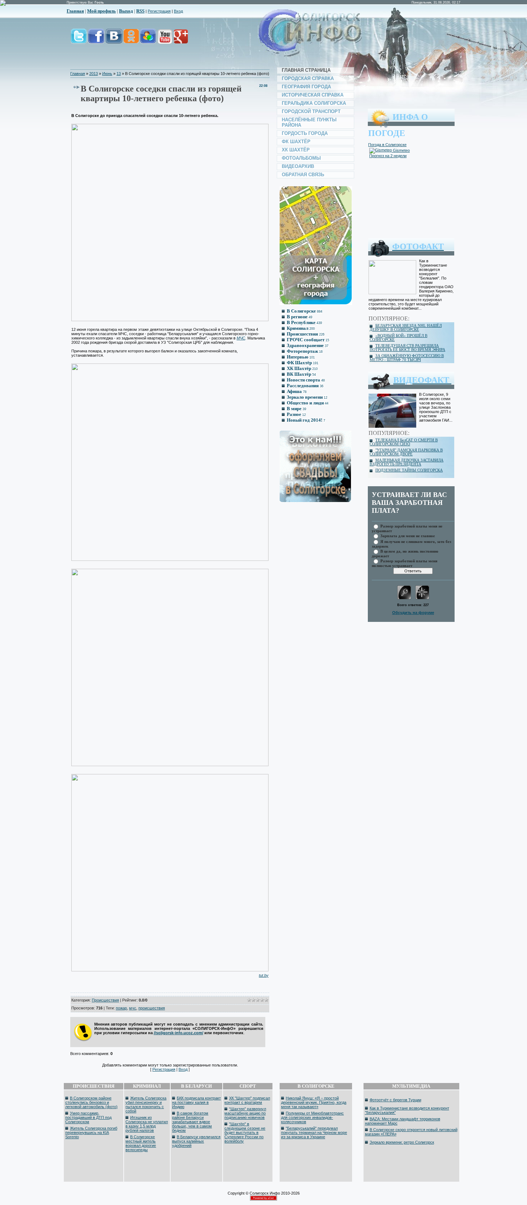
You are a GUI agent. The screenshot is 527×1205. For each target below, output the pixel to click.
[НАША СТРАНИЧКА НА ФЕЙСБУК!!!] (96, 40)
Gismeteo (401, 150)
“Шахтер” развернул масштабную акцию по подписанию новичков (245, 1113)
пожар (121, 1008)
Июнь (107, 73)
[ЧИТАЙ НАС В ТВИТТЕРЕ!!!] (78, 40)
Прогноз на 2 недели (388, 156)
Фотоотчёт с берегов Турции (395, 1100)
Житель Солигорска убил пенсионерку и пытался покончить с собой (145, 1104)
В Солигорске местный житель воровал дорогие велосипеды (140, 1143)
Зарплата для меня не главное (407, 536)
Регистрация (159, 11)
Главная (75, 11)
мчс (132, 1008)
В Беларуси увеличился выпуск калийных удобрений (196, 1141)
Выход (126, 11)
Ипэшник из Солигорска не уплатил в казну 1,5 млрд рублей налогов (146, 1124)
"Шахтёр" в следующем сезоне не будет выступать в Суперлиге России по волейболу (244, 1132)
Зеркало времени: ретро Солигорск (402, 1142)
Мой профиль (101, 11)
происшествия (151, 1008)
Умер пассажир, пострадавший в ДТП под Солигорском (88, 1117)
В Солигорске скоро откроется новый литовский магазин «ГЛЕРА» (411, 1131)
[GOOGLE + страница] (180, 40)
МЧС (241, 338)
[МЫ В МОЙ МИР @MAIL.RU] (148, 40)
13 (119, 73)
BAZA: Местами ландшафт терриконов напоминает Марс (402, 1121)
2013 (93, 73)
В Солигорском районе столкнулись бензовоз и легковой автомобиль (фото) (91, 1102)
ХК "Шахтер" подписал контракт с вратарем (247, 1100)
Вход (178, 11)
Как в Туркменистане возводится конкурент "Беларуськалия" (407, 1110)
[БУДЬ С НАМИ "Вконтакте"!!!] (114, 40)
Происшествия (105, 1000)
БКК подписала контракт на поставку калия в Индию (196, 1102)
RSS (140, 11)
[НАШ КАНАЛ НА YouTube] (164, 40)
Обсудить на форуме (413, 612)
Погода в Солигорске (387, 144)
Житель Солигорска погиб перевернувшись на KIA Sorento (91, 1132)
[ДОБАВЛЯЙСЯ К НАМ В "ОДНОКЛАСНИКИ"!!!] (131, 40)
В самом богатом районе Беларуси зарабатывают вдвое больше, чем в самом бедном (192, 1122)
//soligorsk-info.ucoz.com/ (178, 1033)
